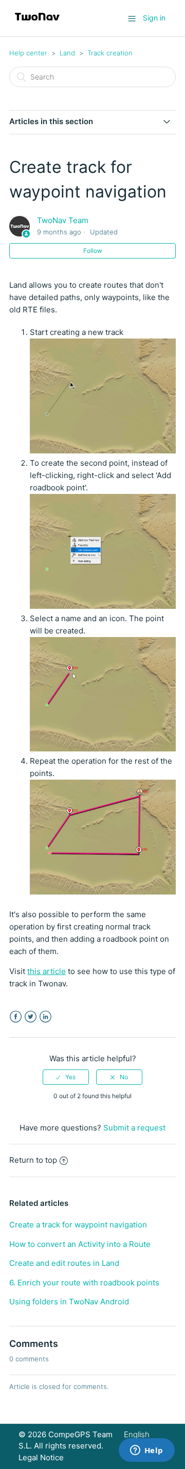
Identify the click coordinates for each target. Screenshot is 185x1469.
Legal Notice (41, 1457)
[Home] (37, 23)
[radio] (66, 1077)
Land (67, 53)
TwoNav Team (62, 220)
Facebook (15, 1016)
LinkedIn (45, 1016)
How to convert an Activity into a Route (80, 1244)
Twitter (30, 1016)
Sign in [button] (154, 17)
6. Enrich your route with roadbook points (84, 1282)
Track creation (110, 53)
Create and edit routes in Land (64, 1263)
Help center (28, 53)
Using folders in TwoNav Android (69, 1301)
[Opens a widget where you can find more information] (146, 1451)
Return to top (33, 1160)
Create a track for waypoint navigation (78, 1224)
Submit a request (134, 1128)
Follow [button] (92, 250)
